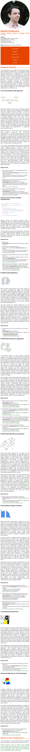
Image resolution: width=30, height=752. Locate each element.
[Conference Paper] (7, 187)
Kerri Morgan (25, 744)
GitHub (15, 62)
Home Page (15, 48)
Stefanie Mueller (9, 750)
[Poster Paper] (5, 262)
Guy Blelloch (7, 747)
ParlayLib (23, 232)
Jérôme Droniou (5, 744)
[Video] (23, 670)
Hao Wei (3, 750)
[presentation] (18, 328)
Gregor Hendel (12, 746)
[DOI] (13, 187)
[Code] (3, 177)
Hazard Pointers (15, 130)
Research (15, 51)
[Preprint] (4, 244)
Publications (15, 54)
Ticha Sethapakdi (24, 748)
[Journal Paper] (6, 591)
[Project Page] (15, 670)
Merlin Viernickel (21, 746)
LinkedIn (15, 60)
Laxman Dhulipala (16, 747)
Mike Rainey (18, 750)
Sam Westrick (25, 747)
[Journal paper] (6, 735)
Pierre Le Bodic (15, 744)
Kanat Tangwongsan (6, 748)
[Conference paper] (7, 415)
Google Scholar (15, 57)
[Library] (14, 262)
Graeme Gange (4, 746)
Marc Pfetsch (15, 748)
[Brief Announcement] (7, 270)
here (16, 88)
